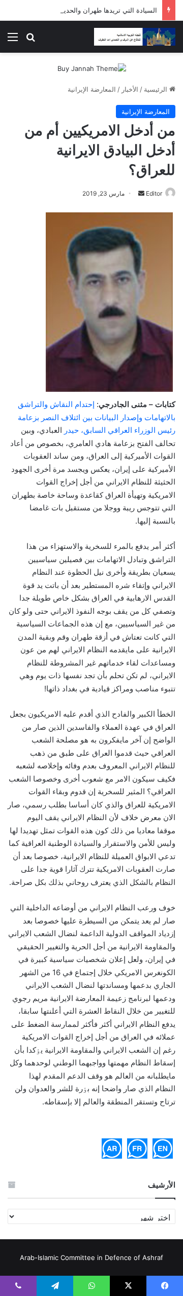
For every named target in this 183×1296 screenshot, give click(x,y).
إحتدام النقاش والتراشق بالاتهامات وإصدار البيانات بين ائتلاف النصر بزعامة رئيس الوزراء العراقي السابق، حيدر (96, 417)
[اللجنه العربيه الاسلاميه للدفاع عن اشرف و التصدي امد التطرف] (134, 37)
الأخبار (129, 89)
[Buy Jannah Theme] (91, 68)
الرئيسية (156, 89)
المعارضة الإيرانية (92, 89)
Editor (154, 193)
